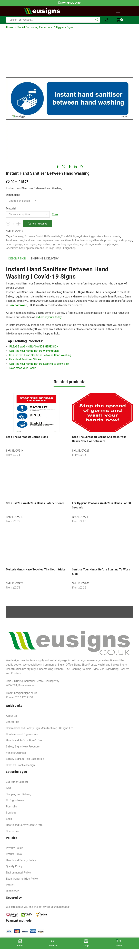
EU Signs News (15, 800)
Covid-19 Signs (70, 236)
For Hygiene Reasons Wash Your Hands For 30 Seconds (101, 505)
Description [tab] (17, 258)
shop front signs (110, 240)
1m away (18, 236)
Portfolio (11, 806)
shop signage (14, 244)
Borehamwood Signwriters (22, 734)
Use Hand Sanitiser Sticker (25, 359)
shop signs (29, 244)
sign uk (83, 244)
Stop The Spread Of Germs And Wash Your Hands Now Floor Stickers (99, 439)
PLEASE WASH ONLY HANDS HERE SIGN (33, 346)
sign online (43, 244)
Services (11, 812)
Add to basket (39, 223)
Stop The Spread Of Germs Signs (27, 437)
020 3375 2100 (71, 3)
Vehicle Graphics (16, 752)
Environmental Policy (18, 872)
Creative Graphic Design (20, 765)
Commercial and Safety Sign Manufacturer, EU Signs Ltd (39, 728)
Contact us (12, 721)
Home (9, 27)
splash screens (35, 248)
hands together (90, 240)
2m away (29, 236)
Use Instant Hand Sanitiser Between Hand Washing (40, 355)
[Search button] (97, 19)
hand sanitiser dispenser (39, 240)
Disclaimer (12, 891)
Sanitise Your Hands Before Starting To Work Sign (101, 571)
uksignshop (69, 248)
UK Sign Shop (53, 248)
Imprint (10, 884)
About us (11, 715)
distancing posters (91, 236)
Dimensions (13, 194)
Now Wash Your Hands (22, 368)
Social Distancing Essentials (34, 27)
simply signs (110, 244)
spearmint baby (15, 248)
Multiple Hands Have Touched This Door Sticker (36, 569)
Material (11, 208)
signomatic (95, 244)
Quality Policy (14, 866)
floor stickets (112, 236)
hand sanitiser (14, 240)
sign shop (72, 244)
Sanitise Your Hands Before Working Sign (34, 350)
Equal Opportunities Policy (22, 878)
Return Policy (14, 854)
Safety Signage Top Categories (25, 758)
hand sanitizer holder (67, 240)
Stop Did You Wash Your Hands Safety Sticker (35, 503)
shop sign (126, 240)
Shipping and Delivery (19, 794)
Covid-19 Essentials (48, 236)
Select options (50, 426)
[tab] (17, 258)
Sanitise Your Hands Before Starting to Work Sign (39, 363)
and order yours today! (49, 317)
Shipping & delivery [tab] (44, 258)
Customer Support (17, 781)
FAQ (8, 788)
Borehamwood (18, 305)
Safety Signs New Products (23, 746)
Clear (55, 214)
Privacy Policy (14, 848)
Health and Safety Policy (21, 860)
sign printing (58, 244)
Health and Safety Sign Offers (24, 740)
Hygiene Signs (64, 27)
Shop (9, 818)
